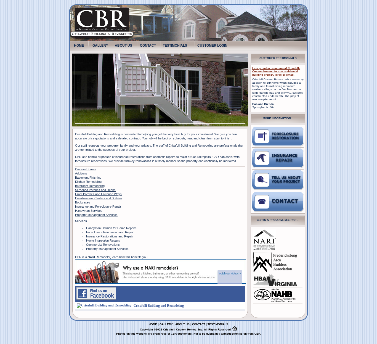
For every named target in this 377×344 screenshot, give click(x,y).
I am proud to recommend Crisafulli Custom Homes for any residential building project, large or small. (276, 71)
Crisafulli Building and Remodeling (159, 306)
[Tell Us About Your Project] (278, 137)
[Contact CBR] (278, 202)
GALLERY (100, 45)
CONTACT (148, 45)
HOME (79, 44)
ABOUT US (123, 45)
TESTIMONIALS (175, 45)
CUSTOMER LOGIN (212, 45)
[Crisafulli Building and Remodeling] (96, 298)
